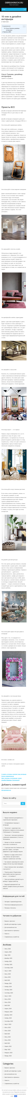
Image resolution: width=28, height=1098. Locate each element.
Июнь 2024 (8, 1002)
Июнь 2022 (8, 1040)
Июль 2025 (8, 974)
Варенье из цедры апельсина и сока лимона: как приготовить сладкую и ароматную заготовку (12, 856)
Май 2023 (7, 1033)
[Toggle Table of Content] (23, 26)
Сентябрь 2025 (9, 967)
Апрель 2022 (8, 1046)
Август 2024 (8, 996)
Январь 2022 (8, 1056)
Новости (7, 933)
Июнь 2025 (8, 977)
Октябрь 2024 (8, 989)
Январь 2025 (8, 983)
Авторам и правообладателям (13, 901)
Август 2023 (8, 1024)
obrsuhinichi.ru (14, 2)
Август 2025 (8, 971)
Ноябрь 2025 (8, 961)
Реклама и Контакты (10, 908)
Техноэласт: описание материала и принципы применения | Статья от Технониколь (13, 837)
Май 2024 (7, 1005)
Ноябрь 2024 (8, 986)
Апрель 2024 (8, 1008)
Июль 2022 (8, 1037)
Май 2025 (7, 980)
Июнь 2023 (8, 1030)
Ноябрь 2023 (8, 1018)
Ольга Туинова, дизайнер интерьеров (12, 29)
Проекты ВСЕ (7, 32)
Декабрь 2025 (8, 958)
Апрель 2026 (8, 952)
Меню (3, 9)
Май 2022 (7, 1043)
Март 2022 (7, 1049)
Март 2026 (7, 955)
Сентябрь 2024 (9, 993)
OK (15, 1096)
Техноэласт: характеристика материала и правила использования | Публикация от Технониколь (13, 830)
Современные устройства (12, 937)
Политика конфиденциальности (13, 904)
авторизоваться (6, 790)
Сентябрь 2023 (9, 1021)
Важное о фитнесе (10, 921)
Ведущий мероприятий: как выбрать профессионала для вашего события (13, 886)
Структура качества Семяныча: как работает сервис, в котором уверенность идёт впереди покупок (13, 849)
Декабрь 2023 (8, 1015)
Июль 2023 (8, 1027)
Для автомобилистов (11, 927)
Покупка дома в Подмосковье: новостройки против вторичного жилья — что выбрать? (12, 874)
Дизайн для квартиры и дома (13, 924)
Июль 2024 (8, 999)
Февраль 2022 (8, 1052)
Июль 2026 (8, 948)
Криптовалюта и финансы (12, 930)
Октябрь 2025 (8, 964)
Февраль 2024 (8, 1011)
